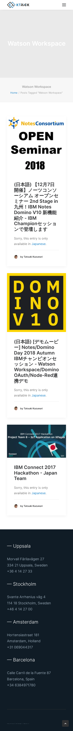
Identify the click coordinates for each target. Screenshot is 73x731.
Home (14, 92)
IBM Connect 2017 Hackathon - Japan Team (35, 472)
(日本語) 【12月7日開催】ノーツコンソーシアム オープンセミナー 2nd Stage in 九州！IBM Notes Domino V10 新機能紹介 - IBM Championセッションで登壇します (36, 207)
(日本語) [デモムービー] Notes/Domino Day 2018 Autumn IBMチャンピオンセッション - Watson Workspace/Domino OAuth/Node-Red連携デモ (36, 361)
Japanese (39, 244)
